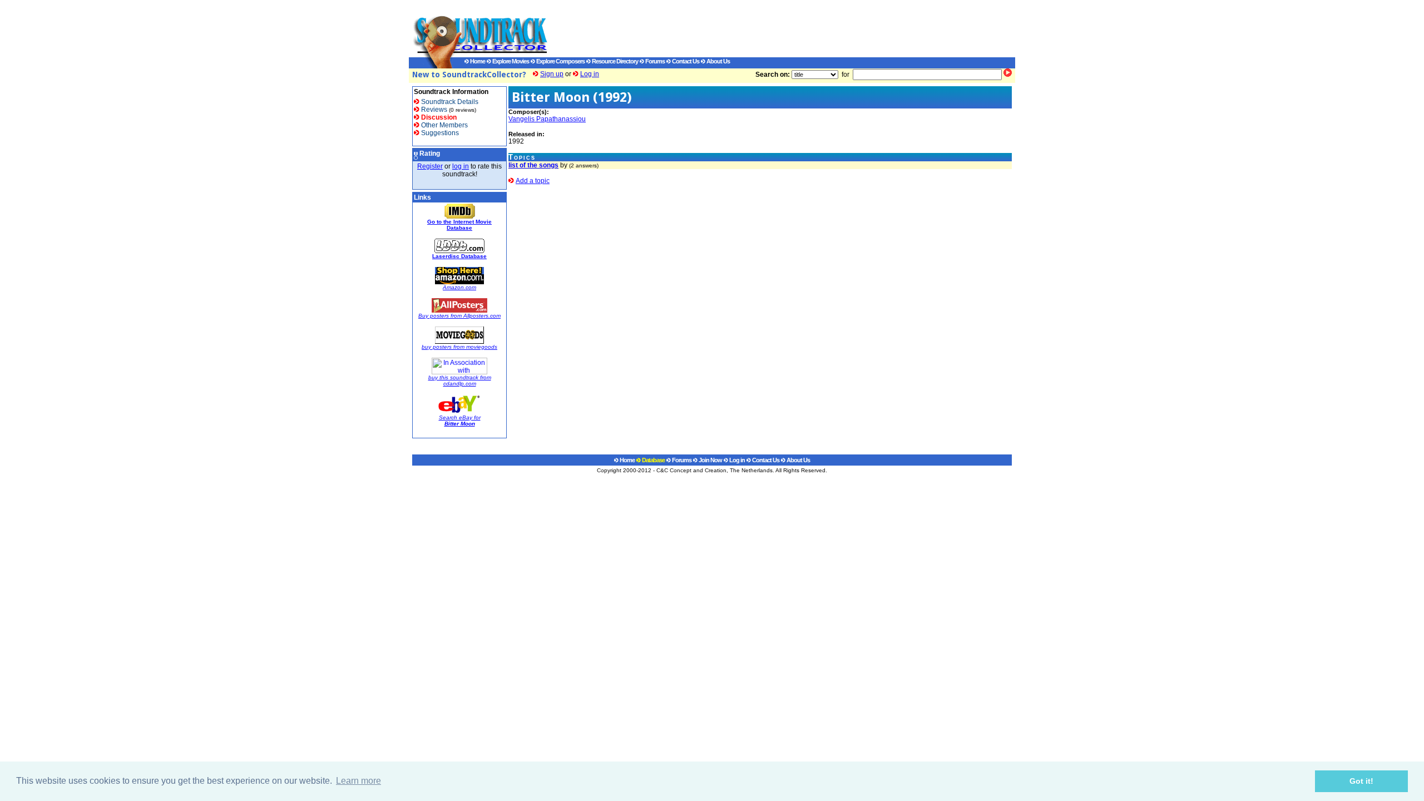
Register (430, 166)
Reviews (433, 109)
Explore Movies (510, 61)
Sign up (551, 74)
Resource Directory (614, 61)
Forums (654, 61)
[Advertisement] (770, 28)
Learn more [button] (358, 780)
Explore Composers (560, 61)
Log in (589, 74)
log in (460, 166)
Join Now (710, 460)
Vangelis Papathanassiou (547, 119)
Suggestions (439, 133)
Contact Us (685, 61)
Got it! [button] (1361, 781)
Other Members (443, 125)
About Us (717, 61)
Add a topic (533, 181)
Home (477, 61)
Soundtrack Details (448, 102)
